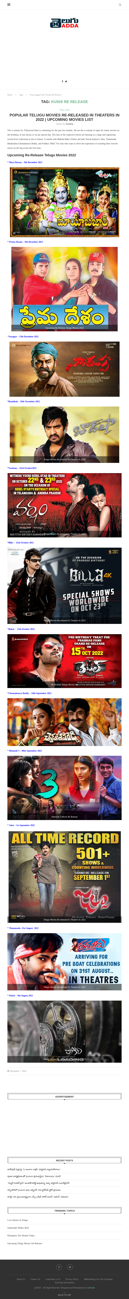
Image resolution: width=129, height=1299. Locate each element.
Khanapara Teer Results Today (20, 1235)
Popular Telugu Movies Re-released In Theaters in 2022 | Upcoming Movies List (64, 117)
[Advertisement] (64, 55)
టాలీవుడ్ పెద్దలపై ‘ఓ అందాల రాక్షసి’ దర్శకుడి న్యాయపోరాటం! (33, 1169)
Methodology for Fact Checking (98, 1279)
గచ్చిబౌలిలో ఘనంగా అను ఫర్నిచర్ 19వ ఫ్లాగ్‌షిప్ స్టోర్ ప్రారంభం (34, 1190)
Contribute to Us (52, 1279)
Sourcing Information (64, 1282)
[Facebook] (62, 81)
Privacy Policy (72, 1279)
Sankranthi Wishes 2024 (18, 1228)
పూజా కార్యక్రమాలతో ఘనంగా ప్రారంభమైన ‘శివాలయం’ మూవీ (34, 1176)
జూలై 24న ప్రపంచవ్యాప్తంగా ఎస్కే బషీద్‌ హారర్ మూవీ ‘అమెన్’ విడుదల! (38, 1197)
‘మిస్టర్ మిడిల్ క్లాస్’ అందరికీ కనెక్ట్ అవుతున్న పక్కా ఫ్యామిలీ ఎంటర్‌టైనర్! (38, 1183)
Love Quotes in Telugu (17, 1220)
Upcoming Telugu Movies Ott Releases (24, 1243)
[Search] (120, 4)
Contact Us (35, 1279)
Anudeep (69, 124)
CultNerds (90, 1288)
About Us (21, 1279)
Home (9, 95)
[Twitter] (66, 81)
